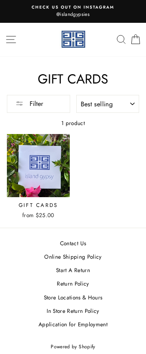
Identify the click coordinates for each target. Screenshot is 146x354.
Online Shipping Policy (72, 257)
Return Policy (73, 283)
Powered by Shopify (73, 346)
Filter (35, 103)
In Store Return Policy (73, 311)
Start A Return (73, 270)
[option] (73, 11)
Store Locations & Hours (73, 297)
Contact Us (73, 243)
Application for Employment (73, 324)
